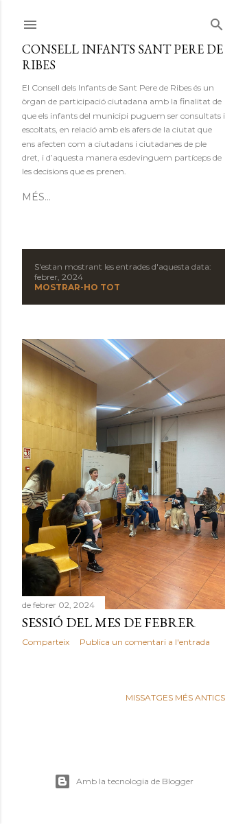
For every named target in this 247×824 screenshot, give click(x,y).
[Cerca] (217, 21)
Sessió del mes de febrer (109, 622)
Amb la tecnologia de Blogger (134, 781)
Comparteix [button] (45, 642)
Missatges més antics (175, 697)
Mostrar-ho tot (77, 287)
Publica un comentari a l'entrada (145, 642)
